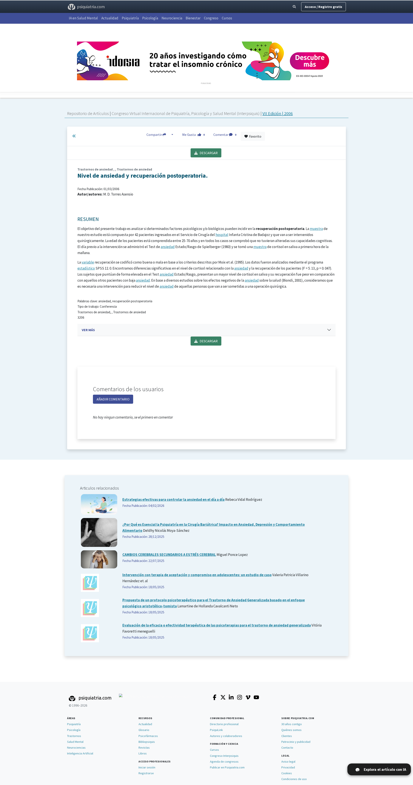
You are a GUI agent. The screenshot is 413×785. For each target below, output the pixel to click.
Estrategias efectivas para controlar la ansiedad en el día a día (173, 499)
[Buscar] (294, 7)
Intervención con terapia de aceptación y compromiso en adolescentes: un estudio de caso (197, 574)
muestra (316, 228)
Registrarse (146, 773)
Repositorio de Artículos (88, 113)
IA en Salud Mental (83, 18)
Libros (143, 753)
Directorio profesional (224, 724)
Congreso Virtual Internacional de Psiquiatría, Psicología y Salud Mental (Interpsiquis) (186, 113)
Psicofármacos (148, 736)
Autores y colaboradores (226, 736)
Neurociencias (76, 747)
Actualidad (109, 18)
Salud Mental (75, 742)
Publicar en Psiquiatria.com (227, 767)
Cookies (286, 773)
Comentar (224, 134)
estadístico (86, 268)
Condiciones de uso (294, 779)
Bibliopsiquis (147, 742)
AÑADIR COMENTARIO (113, 399)
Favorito (254, 136)
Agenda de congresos (224, 761)
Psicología (150, 18)
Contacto (287, 747)
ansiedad (168, 246)
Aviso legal (288, 761)
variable (88, 262)
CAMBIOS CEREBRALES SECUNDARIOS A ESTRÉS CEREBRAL (169, 554)
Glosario (144, 730)
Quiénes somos (291, 730)
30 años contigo (291, 724)
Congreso (211, 18)
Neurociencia (172, 18)
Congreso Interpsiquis (224, 756)
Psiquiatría (130, 18)
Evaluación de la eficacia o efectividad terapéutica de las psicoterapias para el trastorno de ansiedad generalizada (216, 625)
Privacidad (288, 767)
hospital (222, 234)
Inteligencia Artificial (80, 753)
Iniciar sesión (147, 767)
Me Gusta (193, 134)
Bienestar (193, 18)
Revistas (144, 747)
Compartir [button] (154, 134)
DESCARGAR (208, 153)
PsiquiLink (216, 730)
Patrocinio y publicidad (295, 742)
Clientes (286, 736)
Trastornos (74, 736)
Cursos (227, 18)
